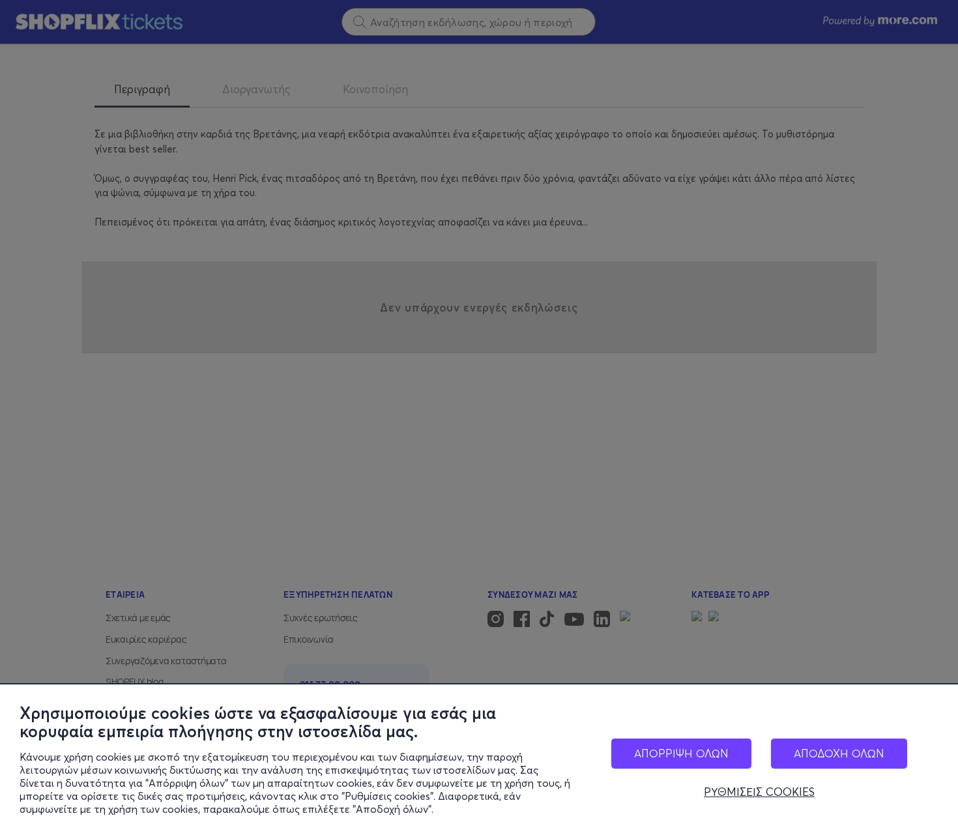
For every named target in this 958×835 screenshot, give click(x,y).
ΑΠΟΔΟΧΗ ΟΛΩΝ (839, 753)
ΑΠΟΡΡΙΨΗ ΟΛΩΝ (681, 753)
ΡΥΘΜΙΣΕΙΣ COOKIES (759, 791)
